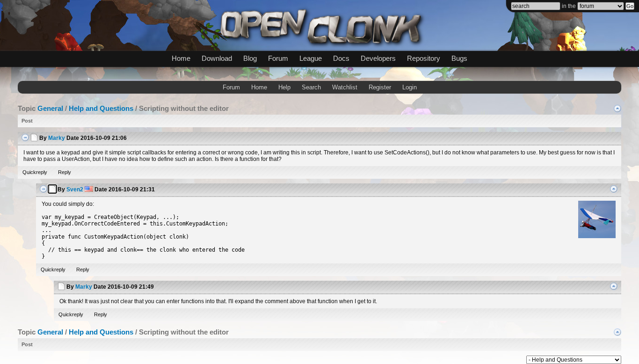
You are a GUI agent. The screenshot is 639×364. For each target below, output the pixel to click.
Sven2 (74, 189)
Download (217, 58)
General (50, 108)
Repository (423, 58)
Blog (250, 58)
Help (284, 87)
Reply (64, 172)
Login (409, 87)
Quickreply (34, 172)
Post (27, 121)
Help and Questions (101, 108)
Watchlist (344, 87)
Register (380, 87)
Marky (56, 138)
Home (181, 58)
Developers (378, 58)
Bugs (459, 58)
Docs (341, 58)
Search (311, 87)
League (310, 58)
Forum (278, 58)
